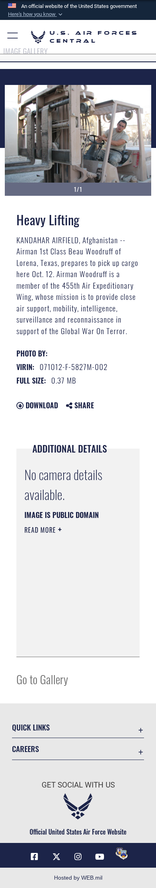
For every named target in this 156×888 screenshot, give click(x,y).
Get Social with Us (78, 785)
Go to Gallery (42, 678)
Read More (41, 530)
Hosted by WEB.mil (78, 877)
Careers (25, 748)
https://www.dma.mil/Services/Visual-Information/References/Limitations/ (73, 642)
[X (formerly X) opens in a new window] (56, 857)
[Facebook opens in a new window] (34, 857)
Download (41, 405)
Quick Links (31, 727)
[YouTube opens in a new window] (100, 857)
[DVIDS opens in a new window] (122, 854)
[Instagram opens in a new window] (78, 857)
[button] (36, 14)
